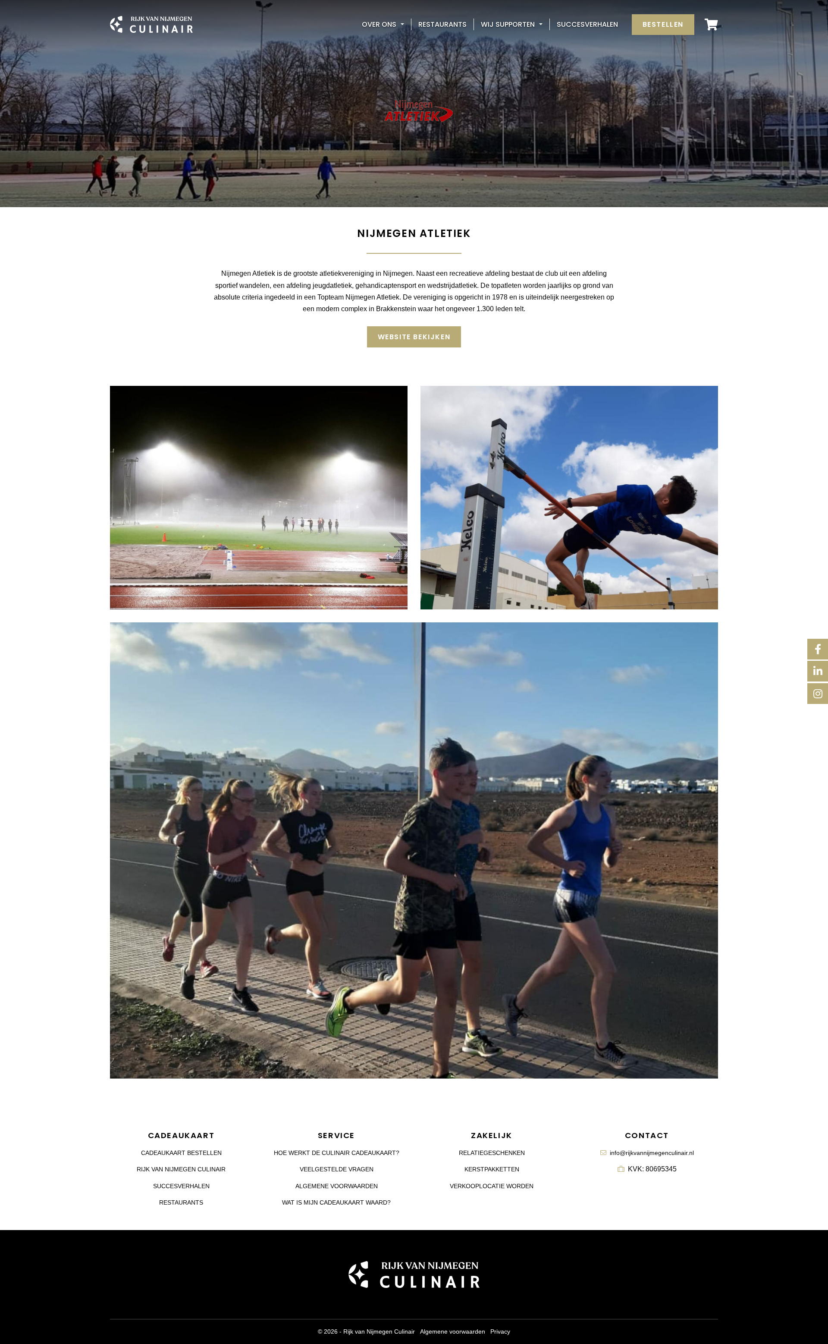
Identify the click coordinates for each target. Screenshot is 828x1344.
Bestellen (663, 24)
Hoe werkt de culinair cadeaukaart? (336, 1152)
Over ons (379, 24)
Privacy (500, 1331)
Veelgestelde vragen (336, 1169)
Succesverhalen (587, 24)
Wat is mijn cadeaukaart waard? (336, 1202)
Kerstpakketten (491, 1169)
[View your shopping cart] (711, 24)
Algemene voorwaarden (336, 1186)
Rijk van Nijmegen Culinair (181, 1169)
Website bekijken (414, 337)
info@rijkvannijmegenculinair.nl (652, 1152)
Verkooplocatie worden (491, 1186)
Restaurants (442, 24)
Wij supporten (508, 24)
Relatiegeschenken (492, 1152)
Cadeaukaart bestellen (181, 1152)
